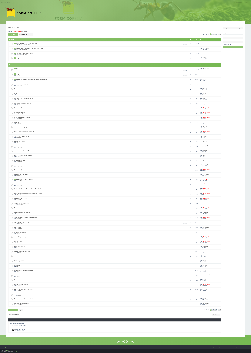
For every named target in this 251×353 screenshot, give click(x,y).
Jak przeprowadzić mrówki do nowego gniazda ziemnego (28, 150)
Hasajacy (20, 118)
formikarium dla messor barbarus (22, 169)
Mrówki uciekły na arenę (20, 160)
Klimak (18, 276)
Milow (18, 242)
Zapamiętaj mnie (227, 44)
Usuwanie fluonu (18, 265)
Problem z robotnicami (20, 232)
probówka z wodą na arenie (21, 174)
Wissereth (19, 70)
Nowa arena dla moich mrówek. (22, 303)
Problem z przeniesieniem (20, 294)
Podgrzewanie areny (19, 88)
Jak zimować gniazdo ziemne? (22, 136)
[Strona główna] (22, 12)
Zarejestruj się (232, 32)
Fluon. (15, 93)
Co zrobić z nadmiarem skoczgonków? (24, 131)
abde (18, 271)
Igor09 (204, 155)
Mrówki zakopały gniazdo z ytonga (22, 117)
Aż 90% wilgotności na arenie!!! (21, 222)
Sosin (18, 109)
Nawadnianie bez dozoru (20, 184)
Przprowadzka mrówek (20, 256)
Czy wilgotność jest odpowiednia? (22, 212)
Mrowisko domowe (15, 28)
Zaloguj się (225, 32)
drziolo (18, 104)
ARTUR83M (205, 48)
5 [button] (216, 34)
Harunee (18, 280)
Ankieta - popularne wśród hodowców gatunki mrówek (29, 48)
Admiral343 (19, 156)
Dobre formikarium (19, 260)
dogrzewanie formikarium (20, 165)
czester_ (20, 295)
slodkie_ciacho (17, 31)
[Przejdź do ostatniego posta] (208, 48)
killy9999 (19, 59)
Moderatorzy (24, 31)
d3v (17, 247)
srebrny (204, 183)
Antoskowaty (205, 43)
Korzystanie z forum (21, 58)
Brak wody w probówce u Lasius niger (23, 98)
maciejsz (19, 94)
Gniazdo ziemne (18, 241)
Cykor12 (204, 298)
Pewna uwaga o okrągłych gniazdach (23, 84)
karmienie (16, 275)
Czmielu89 (19, 290)
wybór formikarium (19, 146)
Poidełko (16, 122)
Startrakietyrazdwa (207, 274)
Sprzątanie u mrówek (19, 141)
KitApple (20, 44)
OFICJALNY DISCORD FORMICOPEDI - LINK (26, 43)
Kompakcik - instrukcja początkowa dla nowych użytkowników (31, 79)
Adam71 (19, 99)
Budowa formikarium (19, 279)
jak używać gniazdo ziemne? (21, 198)
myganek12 (19, 147)
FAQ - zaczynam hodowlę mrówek (24, 53)
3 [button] (213, 34)
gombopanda (19, 285)
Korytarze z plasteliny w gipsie (21, 127)
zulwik (18, 233)
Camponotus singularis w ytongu (22, 251)
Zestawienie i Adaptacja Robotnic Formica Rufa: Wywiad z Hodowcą (31, 188)
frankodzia (19, 132)
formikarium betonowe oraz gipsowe (23, 289)
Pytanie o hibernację (21, 69)
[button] (208, 34)
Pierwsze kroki (27, 44)
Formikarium (17, 208)
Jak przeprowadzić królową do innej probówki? (26, 217)
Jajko (18, 209)
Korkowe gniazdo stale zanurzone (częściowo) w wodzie (28, 193)
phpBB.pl (16, 351)
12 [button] (218, 34)
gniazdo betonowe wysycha (21, 284)
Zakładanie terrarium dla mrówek (22, 103)
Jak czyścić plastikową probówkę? (23, 237)
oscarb (18, 189)
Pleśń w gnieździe (18, 108)
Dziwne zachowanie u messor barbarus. (24, 270)
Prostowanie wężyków (19, 112)
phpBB (7, 350)
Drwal (204, 73)
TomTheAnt (205, 227)
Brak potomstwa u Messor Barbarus (23, 155)
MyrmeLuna (205, 68)
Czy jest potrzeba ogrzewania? (22, 203)
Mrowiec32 (19, 85)
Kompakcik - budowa (21, 74)
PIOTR (18, 75)
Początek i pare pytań (19, 246)
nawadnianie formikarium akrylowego (25, 179)
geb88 (18, 49)
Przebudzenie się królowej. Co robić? (23, 298)
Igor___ (18, 142)
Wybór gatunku (18, 227)
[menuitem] (8, 2)
